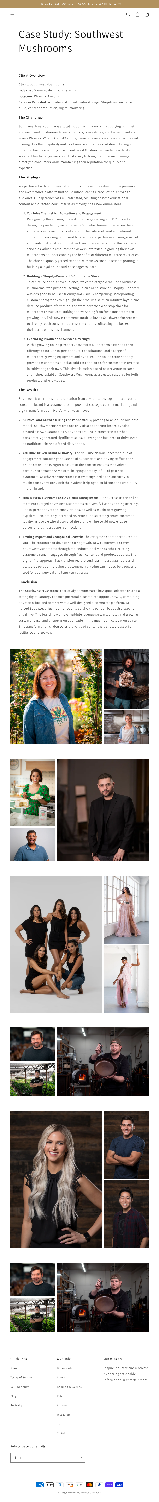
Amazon (62, 1405)
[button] (12, 14)
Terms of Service (21, 1377)
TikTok (61, 1433)
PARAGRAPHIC (73, 1492)
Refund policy (19, 1387)
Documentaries (67, 1368)
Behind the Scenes (69, 1387)
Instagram (64, 1414)
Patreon (62, 1396)
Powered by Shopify (91, 1492)
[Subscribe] (80, 1458)
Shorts (61, 1377)
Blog (13, 1396)
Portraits (16, 1405)
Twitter (61, 1424)
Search (14, 1368)
